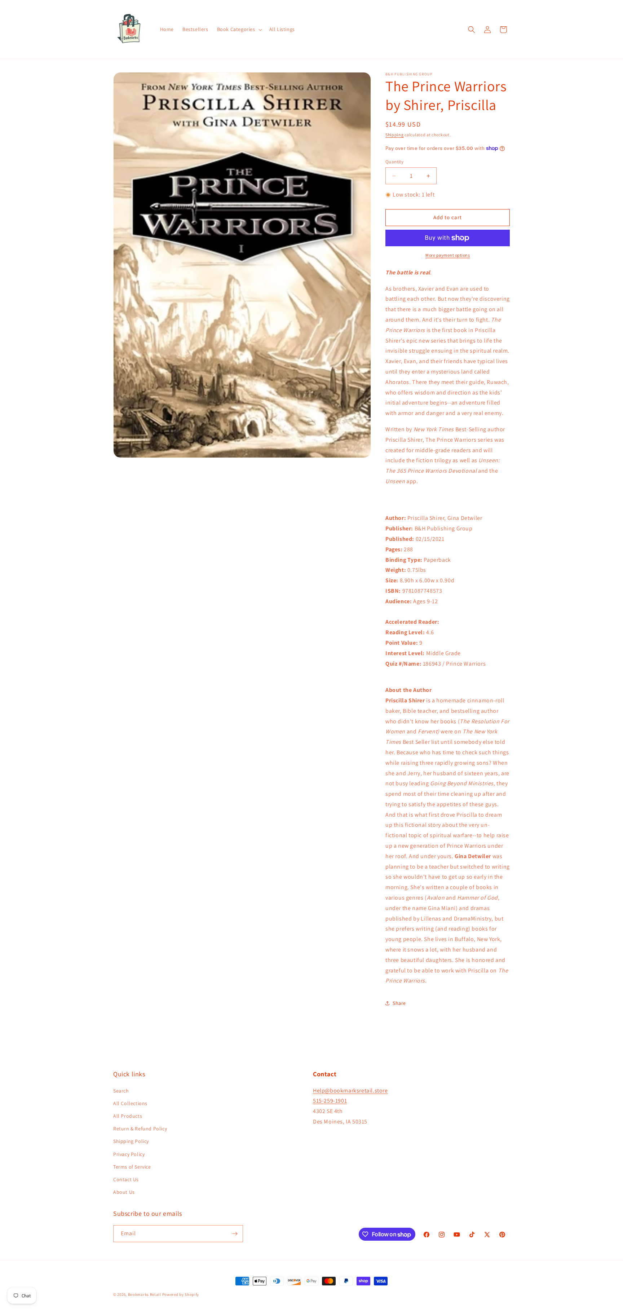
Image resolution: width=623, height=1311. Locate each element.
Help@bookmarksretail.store (350, 1090)
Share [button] (399, 1003)
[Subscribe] (235, 1233)
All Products (127, 1116)
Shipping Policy (131, 1141)
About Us (124, 1192)
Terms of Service (132, 1167)
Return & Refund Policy (140, 1128)
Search (121, 1090)
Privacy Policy (129, 1154)
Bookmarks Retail (144, 1294)
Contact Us (126, 1179)
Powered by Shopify (180, 1294)
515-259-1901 (330, 1100)
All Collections (130, 1103)
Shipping (394, 134)
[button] (239, 29)
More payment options (447, 255)
